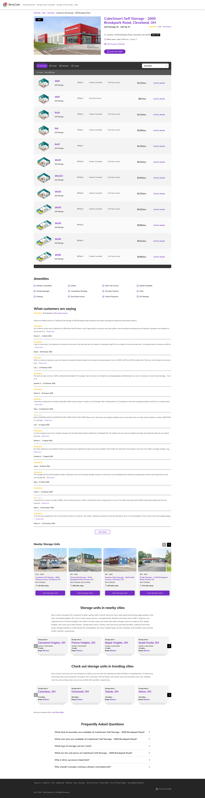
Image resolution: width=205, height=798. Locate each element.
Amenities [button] (148, 66)
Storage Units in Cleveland (46, 5)
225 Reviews (167, 27)
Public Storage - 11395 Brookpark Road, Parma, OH (154, 578)
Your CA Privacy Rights (118, 783)
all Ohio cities (58, 712)
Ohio (43, 13)
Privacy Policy (104, 783)
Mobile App (60, 783)
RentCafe (37, 13)
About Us (37, 783)
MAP (39, 19)
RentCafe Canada (165, 789)
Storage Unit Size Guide (64, 5)
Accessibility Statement (136, 783)
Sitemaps (81, 783)
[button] (114, 51)
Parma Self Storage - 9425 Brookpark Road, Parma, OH (81, 578)
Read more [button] (50, 331)
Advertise (68, 783)
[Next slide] (98, 36)
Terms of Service (92, 783)
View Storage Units (50, 593)
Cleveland (50, 13)
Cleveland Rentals (29, 5)
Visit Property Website (116, 44)
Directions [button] (155, 35)
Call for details (159, 83)
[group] (42, 66)
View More (102, 532)
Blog (76, 5)
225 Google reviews (60, 313)
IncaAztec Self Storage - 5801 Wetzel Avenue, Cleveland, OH (47, 578)
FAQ (53, 783)
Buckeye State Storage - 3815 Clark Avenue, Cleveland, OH (119, 578)
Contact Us (46, 783)
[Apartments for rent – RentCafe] (11, 4)
